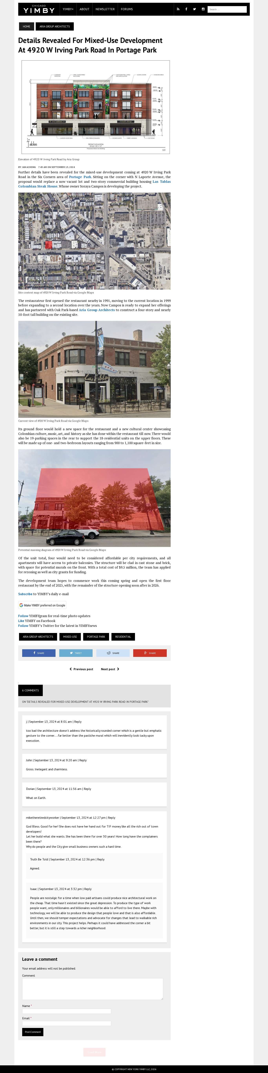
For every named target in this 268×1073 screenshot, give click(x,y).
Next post (108, 669)
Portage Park (80, 177)
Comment (28, 975)
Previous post (83, 669)
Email (26, 1018)
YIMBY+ (68, 9)
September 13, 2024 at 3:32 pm (60, 889)
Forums (127, 9)
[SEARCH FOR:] (227, 9)
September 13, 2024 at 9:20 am (55, 760)
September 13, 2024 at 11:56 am (59, 789)
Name (26, 1006)
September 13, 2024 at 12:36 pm (72, 859)
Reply (77, 721)
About (84, 9)
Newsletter (105, 9)
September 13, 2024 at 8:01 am (50, 721)
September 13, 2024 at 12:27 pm (83, 817)
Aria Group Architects (97, 310)
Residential (123, 636)
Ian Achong (29, 167)
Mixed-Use (70, 636)
